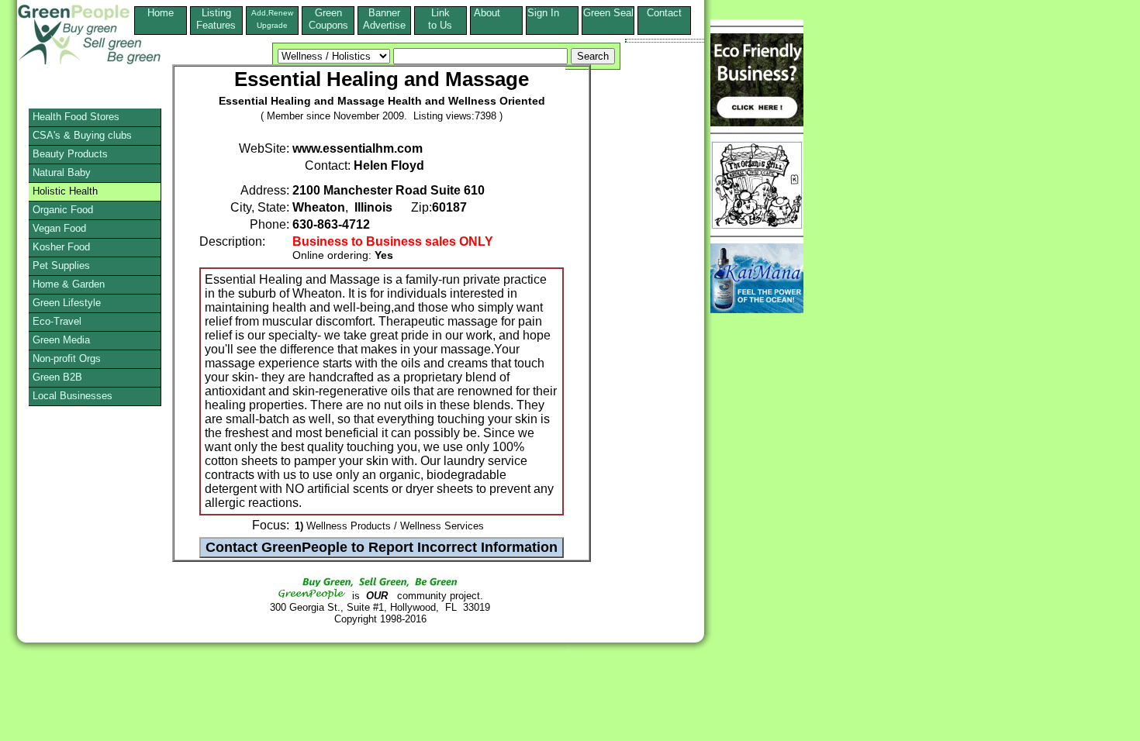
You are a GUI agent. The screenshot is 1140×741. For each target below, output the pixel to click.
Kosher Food (61, 247)
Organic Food (63, 209)
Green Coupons (328, 19)
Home (160, 13)
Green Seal (608, 13)
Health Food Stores (76, 116)
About (496, 13)
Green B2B (57, 377)
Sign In (552, 13)
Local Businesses (72, 396)
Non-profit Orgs (67, 358)
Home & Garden (69, 284)
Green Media (61, 340)
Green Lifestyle (67, 302)
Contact (664, 19)
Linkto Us (440, 19)
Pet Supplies (61, 265)
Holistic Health (65, 191)
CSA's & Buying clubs (82, 135)
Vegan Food (59, 228)
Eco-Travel (57, 321)
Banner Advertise (384, 19)
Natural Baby (62, 172)
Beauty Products (70, 154)
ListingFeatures (216, 19)
